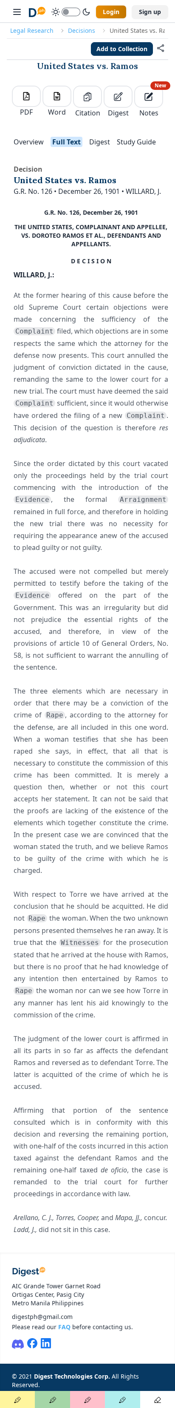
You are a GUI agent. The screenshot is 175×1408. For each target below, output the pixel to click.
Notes (151, 102)
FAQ (64, 1327)
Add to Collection (121, 49)
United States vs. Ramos (87, 65)
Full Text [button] (66, 142)
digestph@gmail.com (42, 1317)
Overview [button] (29, 142)
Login (111, 12)
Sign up (150, 12)
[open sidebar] (17, 12)
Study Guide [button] (136, 142)
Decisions (81, 30)
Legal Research (32, 30)
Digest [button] (99, 142)
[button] (160, 49)
